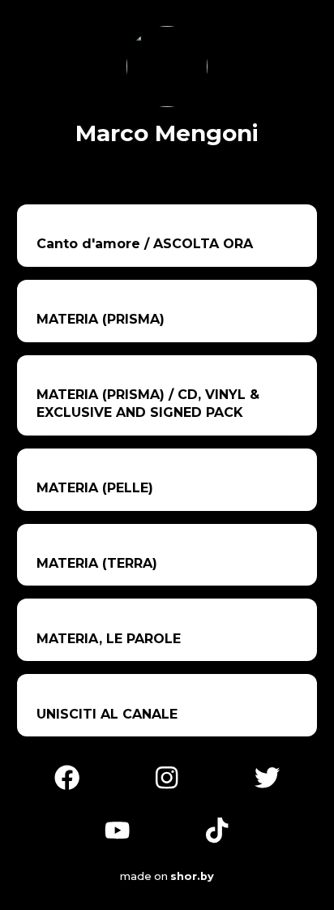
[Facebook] (66, 775)
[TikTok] (216, 829)
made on (158, 876)
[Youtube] (117, 829)
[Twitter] (267, 775)
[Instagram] (166, 775)
